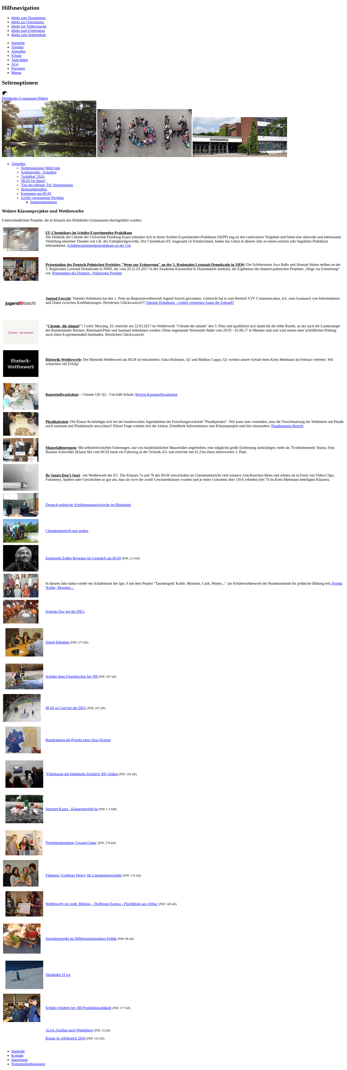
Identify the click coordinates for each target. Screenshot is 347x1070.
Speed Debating (57, 642)
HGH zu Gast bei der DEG (66, 708)
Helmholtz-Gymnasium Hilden (25, 98)
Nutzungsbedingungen (28, 1064)
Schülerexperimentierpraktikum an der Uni (99, 245)
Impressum (19, 1060)
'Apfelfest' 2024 (32, 177)
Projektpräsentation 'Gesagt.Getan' (71, 843)
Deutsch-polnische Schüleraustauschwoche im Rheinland (88, 505)
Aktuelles (18, 51)
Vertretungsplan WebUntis (40, 168)
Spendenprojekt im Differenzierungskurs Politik (81, 939)
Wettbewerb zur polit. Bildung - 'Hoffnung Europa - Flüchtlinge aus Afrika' (102, 904)
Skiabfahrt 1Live (58, 975)
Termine (17, 47)
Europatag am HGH (36, 194)
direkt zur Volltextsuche (29, 26)
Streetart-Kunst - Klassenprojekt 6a (72, 809)
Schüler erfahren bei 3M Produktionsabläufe (78, 1008)
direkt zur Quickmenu (27, 22)
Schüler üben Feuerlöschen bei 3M (71, 676)
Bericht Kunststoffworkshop (156, 394)
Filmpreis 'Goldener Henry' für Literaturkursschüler (84, 875)
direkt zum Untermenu (28, 31)
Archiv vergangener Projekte (42, 198)
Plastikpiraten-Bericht (287, 426)
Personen (18, 68)
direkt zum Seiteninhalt (28, 35)
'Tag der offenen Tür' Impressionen (47, 185)
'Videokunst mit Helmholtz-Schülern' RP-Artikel (82, 774)
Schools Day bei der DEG (65, 612)
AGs (14, 64)
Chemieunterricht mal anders (67, 531)
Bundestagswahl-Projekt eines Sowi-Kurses (78, 740)
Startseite (18, 43)
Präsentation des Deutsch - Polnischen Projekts (87, 273)
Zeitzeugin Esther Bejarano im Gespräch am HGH (83, 558)
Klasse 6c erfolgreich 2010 (65, 1038)
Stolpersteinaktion (43, 202)
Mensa (16, 73)
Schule (16, 56)
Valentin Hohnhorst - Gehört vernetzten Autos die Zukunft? (190, 303)
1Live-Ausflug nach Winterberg (69, 1030)
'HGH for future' (33, 181)
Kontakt (17, 1055)
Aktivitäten (19, 60)
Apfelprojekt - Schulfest (38, 172)
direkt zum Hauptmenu (28, 18)
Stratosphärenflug (34, 189)
